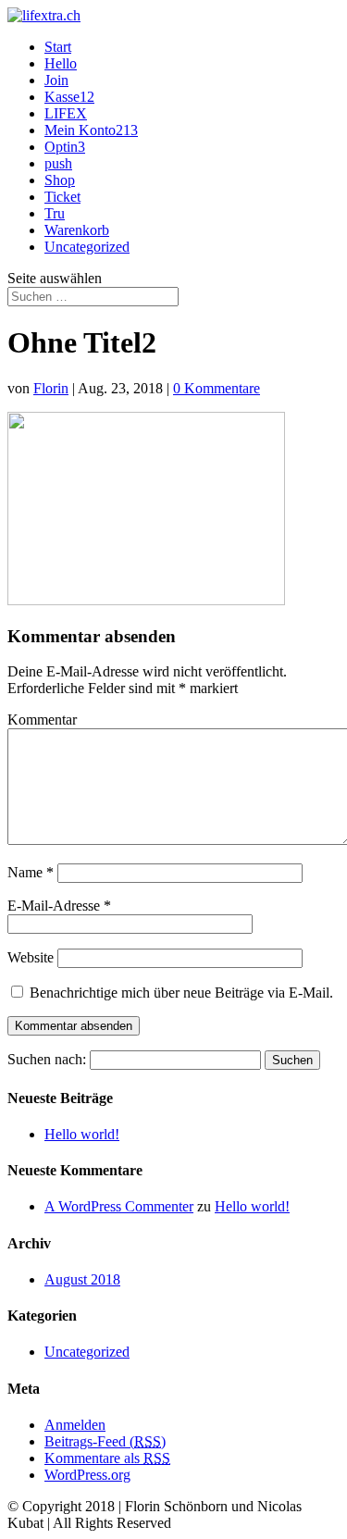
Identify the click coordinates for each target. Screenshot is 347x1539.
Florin (50, 388)
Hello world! (81, 1134)
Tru (54, 213)
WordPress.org (87, 1475)
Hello (60, 63)
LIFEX (65, 113)
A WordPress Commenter (118, 1206)
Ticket (62, 197)
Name (30, 872)
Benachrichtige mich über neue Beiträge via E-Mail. (181, 992)
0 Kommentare (216, 388)
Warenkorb (76, 230)
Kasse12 (69, 97)
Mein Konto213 (91, 130)
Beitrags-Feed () (105, 1441)
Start (57, 47)
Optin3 (64, 147)
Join (56, 80)
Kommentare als (107, 1458)
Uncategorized (87, 246)
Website (30, 957)
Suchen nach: (46, 1059)
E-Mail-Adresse (59, 905)
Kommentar (42, 719)
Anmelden (74, 1425)
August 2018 (82, 1279)
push (58, 163)
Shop (59, 180)
